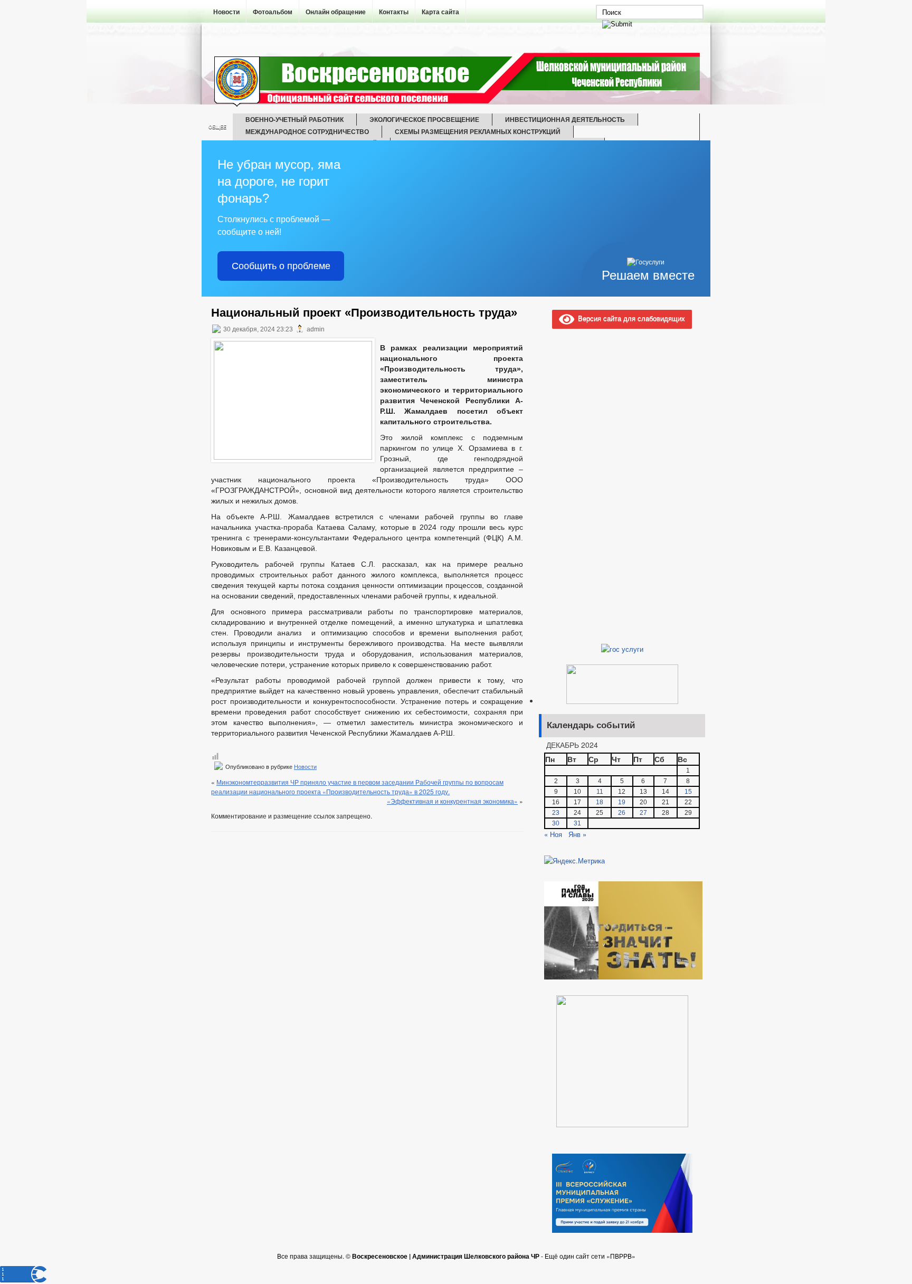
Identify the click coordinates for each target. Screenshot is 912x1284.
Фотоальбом (272, 12)
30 (555, 823)
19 (621, 802)
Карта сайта (440, 12)
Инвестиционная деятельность (565, 119)
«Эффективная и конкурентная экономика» (452, 800)
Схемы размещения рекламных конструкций (477, 131)
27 (643, 812)
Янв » (577, 834)
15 (688, 791)
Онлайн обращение (336, 12)
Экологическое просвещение (424, 119)
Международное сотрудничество (307, 131)
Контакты (393, 12)
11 (599, 791)
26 (621, 812)
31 (577, 823)
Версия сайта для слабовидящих (629, 318)
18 (599, 802)
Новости (226, 12)
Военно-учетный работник (294, 119)
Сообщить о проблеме (281, 266)
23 (555, 812)
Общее (217, 126)
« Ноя (553, 834)
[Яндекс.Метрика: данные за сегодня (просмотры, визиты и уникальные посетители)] (574, 860)
